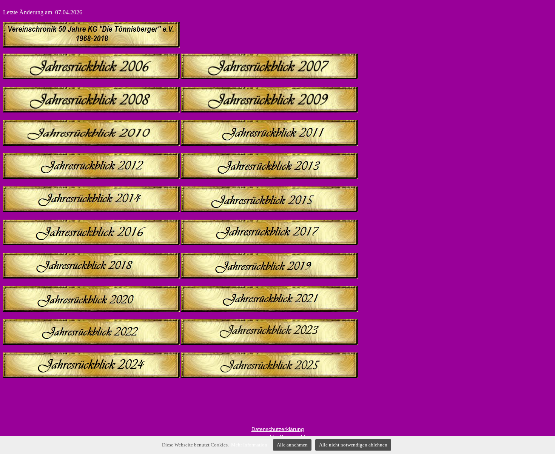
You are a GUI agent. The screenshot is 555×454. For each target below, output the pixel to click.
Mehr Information (249, 445)
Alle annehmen (292, 445)
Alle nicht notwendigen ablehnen (353, 445)
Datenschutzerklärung (277, 429)
